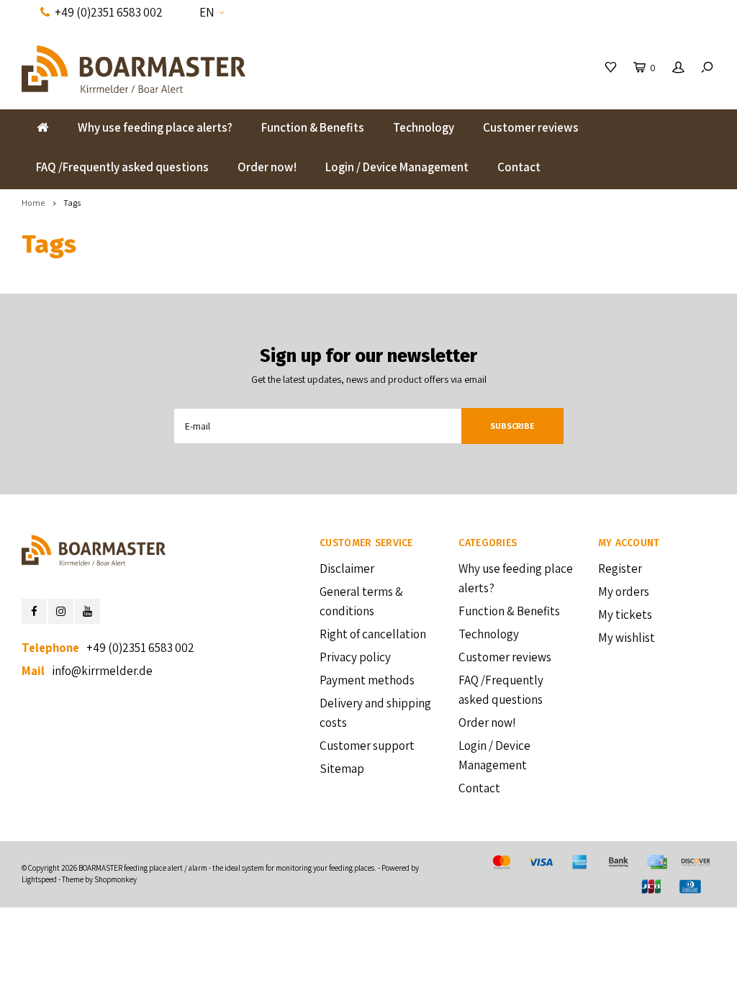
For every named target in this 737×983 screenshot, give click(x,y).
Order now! (267, 167)
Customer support (367, 745)
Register (620, 568)
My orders (623, 591)
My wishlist (626, 637)
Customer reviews (531, 127)
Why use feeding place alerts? (155, 127)
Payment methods (367, 680)
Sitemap (342, 768)
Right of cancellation (373, 634)
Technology (423, 127)
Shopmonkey (115, 879)
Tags (72, 202)
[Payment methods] (501, 862)
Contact (519, 167)
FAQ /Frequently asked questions (122, 167)
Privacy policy (355, 657)
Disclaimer (347, 568)
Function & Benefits (312, 127)
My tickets (625, 614)
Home (33, 202)
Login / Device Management (397, 167)
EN (206, 12)
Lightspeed (39, 879)
